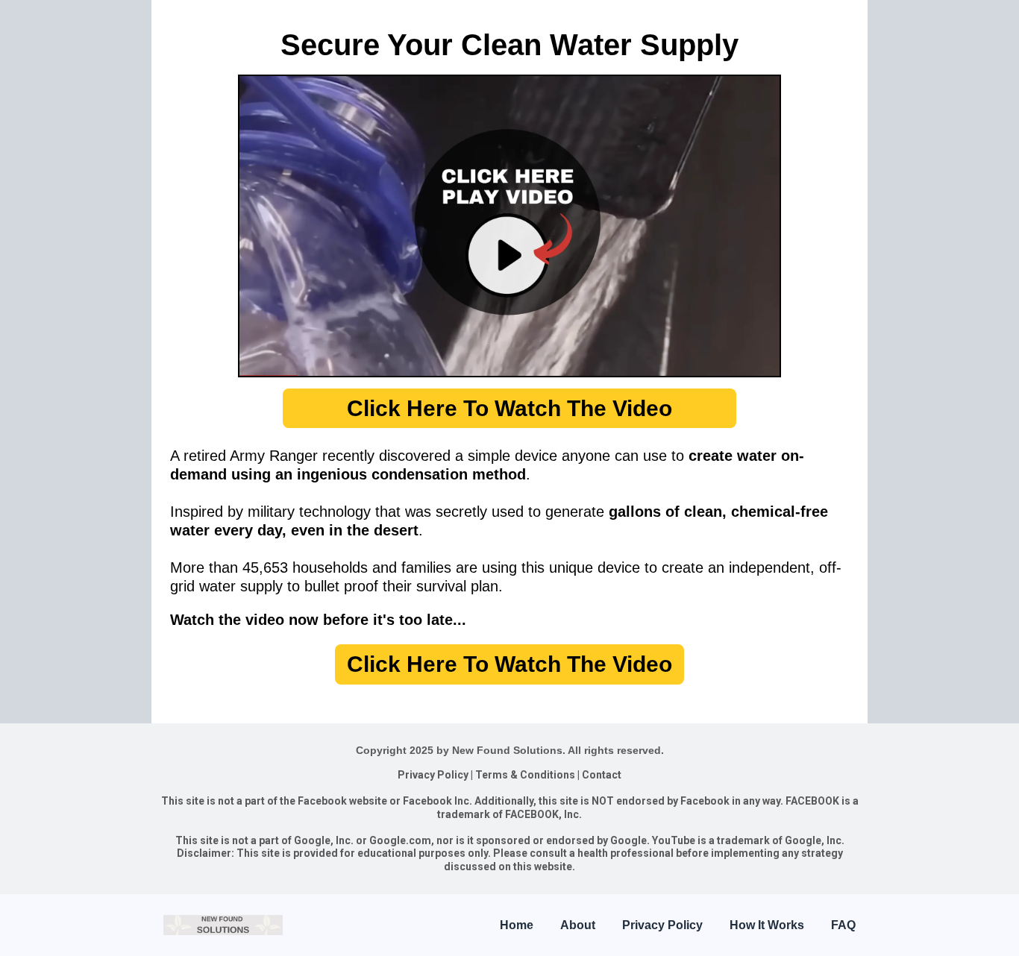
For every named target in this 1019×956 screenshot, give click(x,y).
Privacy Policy (433, 775)
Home (516, 925)
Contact (601, 775)
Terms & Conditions (525, 775)
